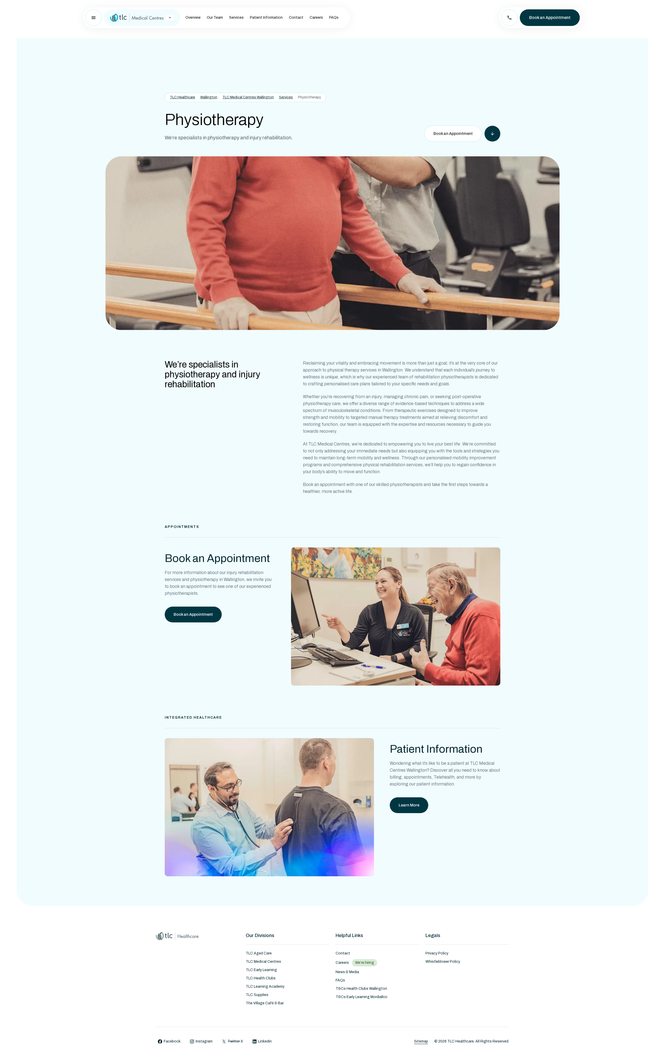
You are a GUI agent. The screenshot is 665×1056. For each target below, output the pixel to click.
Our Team (215, 17)
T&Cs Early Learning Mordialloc (362, 997)
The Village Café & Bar (265, 1003)
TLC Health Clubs (261, 978)
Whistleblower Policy (442, 962)
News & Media (347, 972)
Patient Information (266, 17)
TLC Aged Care (259, 953)
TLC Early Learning (261, 970)
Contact (296, 17)
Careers (316, 17)
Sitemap (421, 1041)
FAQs (333, 17)
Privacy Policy (436, 953)
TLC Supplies (257, 995)
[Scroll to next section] (492, 134)
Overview (193, 17)
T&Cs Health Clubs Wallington (361, 989)
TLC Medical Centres (263, 962)
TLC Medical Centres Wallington (248, 97)
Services (236, 17)
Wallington (208, 97)
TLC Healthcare (182, 97)
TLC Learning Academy (265, 986)
